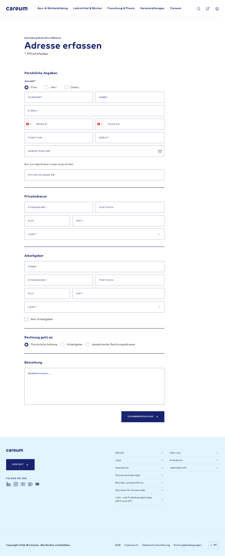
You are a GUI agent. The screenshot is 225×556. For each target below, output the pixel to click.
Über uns (175, 453)
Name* (103, 97)
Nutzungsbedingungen (187, 545)
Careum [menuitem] (176, 8)
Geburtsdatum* (39, 151)
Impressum (131, 545)
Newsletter (122, 468)
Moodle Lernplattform (129, 483)
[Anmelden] (217, 8)
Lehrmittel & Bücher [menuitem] (87, 8)
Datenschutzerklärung (156, 545)
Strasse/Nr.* (37, 207)
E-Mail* (33, 111)
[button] (28, 124)
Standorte (176, 460)
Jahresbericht (178, 468)
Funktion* (35, 138)
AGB (118, 545)
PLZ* (31, 221)
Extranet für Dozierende (130, 490)
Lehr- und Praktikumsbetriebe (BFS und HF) (133, 499)
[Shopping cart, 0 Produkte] (207, 8)
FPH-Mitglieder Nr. (41, 175)
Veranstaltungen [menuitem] (152, 8)
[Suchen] (198, 8)
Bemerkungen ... (39, 374)
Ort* (79, 221)
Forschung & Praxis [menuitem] (121, 8)
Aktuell (119, 453)
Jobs (118, 460)
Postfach (106, 207)
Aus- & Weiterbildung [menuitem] (53, 8)
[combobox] (94, 234)
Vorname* (35, 97)
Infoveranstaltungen (128, 475)
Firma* (32, 267)
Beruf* (104, 138)
